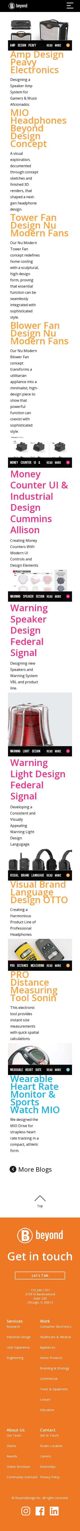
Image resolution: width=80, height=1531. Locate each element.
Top (40, 1206)
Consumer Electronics (55, 1326)
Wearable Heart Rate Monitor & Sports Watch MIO (35, 1094)
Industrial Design (19, 1337)
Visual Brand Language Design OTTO (39, 892)
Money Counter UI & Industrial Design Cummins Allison (39, 501)
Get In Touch (49, 1435)
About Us (16, 1430)
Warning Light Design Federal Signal (38, 779)
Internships (48, 1466)
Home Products (51, 1358)
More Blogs (35, 1169)
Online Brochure (18, 1466)
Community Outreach (22, 1477)
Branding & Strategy (54, 1368)
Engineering (15, 1358)
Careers (45, 1456)
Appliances (47, 1347)
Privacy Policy (50, 1477)
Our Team (14, 1435)
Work (45, 1321)
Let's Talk (40, 1275)
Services (15, 1321)
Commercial (48, 1378)
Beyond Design (19, 6)
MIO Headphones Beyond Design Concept (38, 128)
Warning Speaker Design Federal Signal (29, 630)
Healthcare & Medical (55, 1337)
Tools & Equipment (54, 1389)
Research (13, 1326)
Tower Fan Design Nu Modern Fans (39, 225)
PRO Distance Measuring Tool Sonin (34, 986)
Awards (12, 1456)
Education (47, 1410)
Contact (48, 1430)
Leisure (45, 1399)
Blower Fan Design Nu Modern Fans (39, 333)
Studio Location (51, 1446)
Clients (11, 1446)
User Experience (18, 1347)
